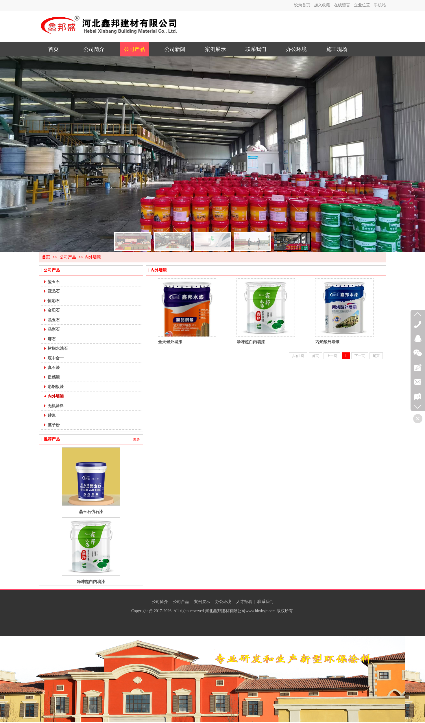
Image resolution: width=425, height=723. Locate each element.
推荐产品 (52, 439)
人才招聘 (244, 601)
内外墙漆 (93, 257)
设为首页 (302, 5)
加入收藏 (322, 5)
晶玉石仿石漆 (91, 511)
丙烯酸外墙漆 (327, 341)
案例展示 (202, 601)
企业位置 (362, 5)
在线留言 (342, 5)
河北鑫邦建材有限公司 (225, 611)
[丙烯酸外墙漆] (344, 307)
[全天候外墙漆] (187, 307)
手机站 (380, 5)
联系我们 (265, 601)
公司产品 (68, 257)
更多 (136, 439)
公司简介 (160, 601)
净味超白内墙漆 (91, 581)
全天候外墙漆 (170, 341)
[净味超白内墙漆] (265, 307)
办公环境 (223, 601)
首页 (46, 257)
